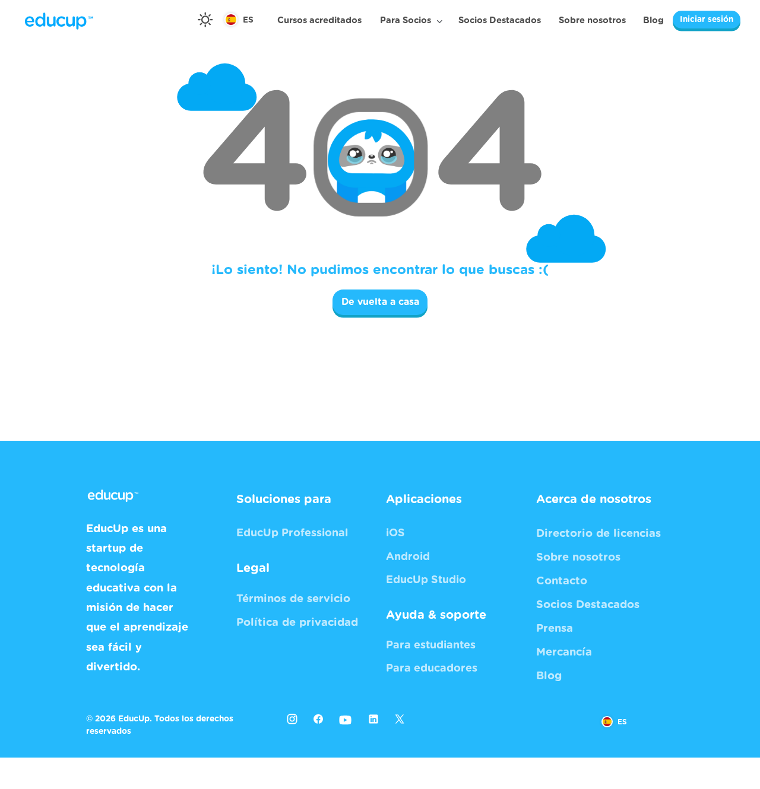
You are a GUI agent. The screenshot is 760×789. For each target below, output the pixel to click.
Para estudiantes (431, 645)
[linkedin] (373, 719)
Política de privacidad (297, 622)
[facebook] (318, 719)
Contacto (561, 581)
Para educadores (431, 668)
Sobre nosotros (592, 20)
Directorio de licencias (598, 533)
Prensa (554, 628)
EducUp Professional (292, 533)
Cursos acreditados (319, 20)
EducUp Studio (426, 580)
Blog (653, 20)
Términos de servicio (293, 599)
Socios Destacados (499, 20)
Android (408, 557)
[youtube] (346, 720)
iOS (395, 533)
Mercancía (564, 652)
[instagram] (292, 719)
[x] (403, 722)
